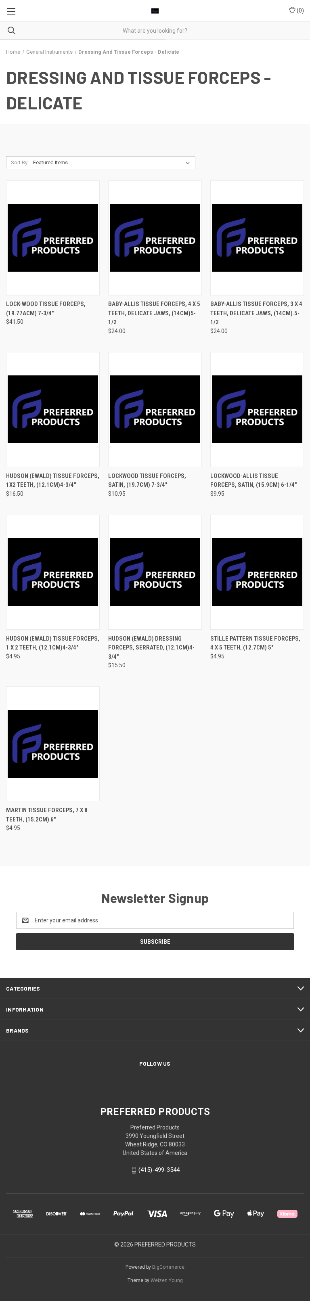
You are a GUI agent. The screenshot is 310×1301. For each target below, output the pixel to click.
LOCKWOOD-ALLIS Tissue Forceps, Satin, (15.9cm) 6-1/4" (253, 480)
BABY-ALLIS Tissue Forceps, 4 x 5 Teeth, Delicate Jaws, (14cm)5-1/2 (154, 313)
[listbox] (113, 163)
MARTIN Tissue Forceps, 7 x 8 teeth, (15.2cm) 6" (47, 815)
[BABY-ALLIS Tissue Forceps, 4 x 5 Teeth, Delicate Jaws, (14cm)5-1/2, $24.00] (155, 238)
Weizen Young (167, 1280)
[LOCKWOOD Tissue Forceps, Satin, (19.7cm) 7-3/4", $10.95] (155, 409)
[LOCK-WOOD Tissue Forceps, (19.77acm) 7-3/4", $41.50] (53, 238)
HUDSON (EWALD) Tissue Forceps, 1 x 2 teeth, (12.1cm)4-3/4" (52, 643)
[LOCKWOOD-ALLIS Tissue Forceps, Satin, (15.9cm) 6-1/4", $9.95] (257, 409)
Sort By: (20, 162)
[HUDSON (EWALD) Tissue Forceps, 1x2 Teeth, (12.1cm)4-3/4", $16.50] (53, 409)
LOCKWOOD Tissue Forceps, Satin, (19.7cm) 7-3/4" (147, 480)
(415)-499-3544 (159, 1169)
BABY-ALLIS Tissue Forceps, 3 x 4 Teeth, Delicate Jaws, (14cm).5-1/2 (256, 313)
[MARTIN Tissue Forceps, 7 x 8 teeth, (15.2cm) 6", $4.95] (53, 744)
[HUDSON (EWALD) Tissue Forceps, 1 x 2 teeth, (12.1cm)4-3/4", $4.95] (53, 572)
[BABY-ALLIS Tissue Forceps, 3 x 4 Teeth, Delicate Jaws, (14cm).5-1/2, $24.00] (257, 238)
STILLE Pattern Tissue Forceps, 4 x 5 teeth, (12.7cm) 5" (255, 643)
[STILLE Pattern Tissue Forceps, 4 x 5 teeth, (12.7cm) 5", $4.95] (257, 572)
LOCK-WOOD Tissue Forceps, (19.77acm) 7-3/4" (46, 308)
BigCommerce (168, 1267)
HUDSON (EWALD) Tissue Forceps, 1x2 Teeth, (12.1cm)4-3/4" (52, 480)
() (299, 10)
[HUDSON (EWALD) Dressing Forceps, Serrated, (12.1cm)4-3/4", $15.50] (155, 572)
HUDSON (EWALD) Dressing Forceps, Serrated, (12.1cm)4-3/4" (151, 647)
